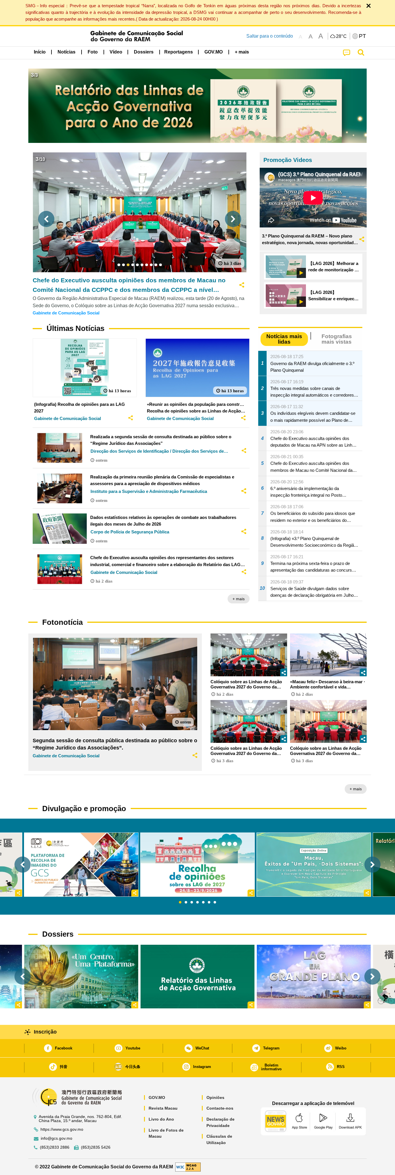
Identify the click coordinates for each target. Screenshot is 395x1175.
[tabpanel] (197, 865)
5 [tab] (203, 902)
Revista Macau (163, 1108)
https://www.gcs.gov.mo (61, 1129)
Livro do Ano (161, 1119)
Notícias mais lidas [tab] (284, 339)
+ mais (238, 598)
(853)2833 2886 (54, 1147)
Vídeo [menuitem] (116, 51)
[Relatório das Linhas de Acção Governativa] (197, 976)
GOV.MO (157, 1097)
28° (341, 36)
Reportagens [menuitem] (178, 51)
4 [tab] (197, 902)
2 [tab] (186, 902)
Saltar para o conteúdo (269, 36)
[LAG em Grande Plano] (314, 976)
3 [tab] (192, 902)
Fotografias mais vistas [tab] (337, 339)
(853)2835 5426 (95, 1147)
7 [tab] (215, 902)
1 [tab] (180, 902)
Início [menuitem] (40, 51)
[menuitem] (66, 52)
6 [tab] (209, 902)
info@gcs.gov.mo (56, 1138)
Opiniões (215, 1097)
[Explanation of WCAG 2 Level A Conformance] (188, 1166)
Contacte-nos (219, 1108)
